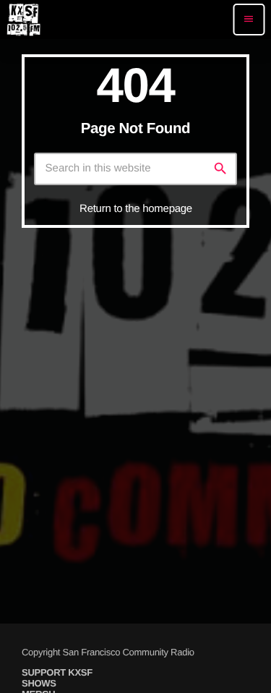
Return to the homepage (135, 209)
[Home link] (23, 19)
